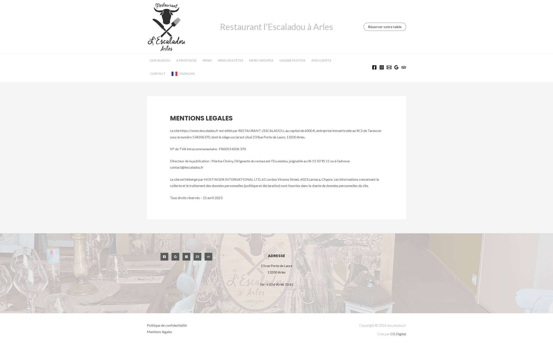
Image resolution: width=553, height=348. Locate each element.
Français (187, 73)
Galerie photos (292, 60)
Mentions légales (159, 332)
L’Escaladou (160, 60)
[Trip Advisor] (403, 67)
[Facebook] (374, 67)
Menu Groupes (261, 60)
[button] (385, 27)
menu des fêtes (230, 60)
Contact (157, 73)
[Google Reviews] (396, 67)
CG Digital (398, 334)
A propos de (186, 60)
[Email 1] (389, 67)
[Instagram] (381, 67)
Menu (207, 60)
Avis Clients (321, 60)
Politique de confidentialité (167, 325)
